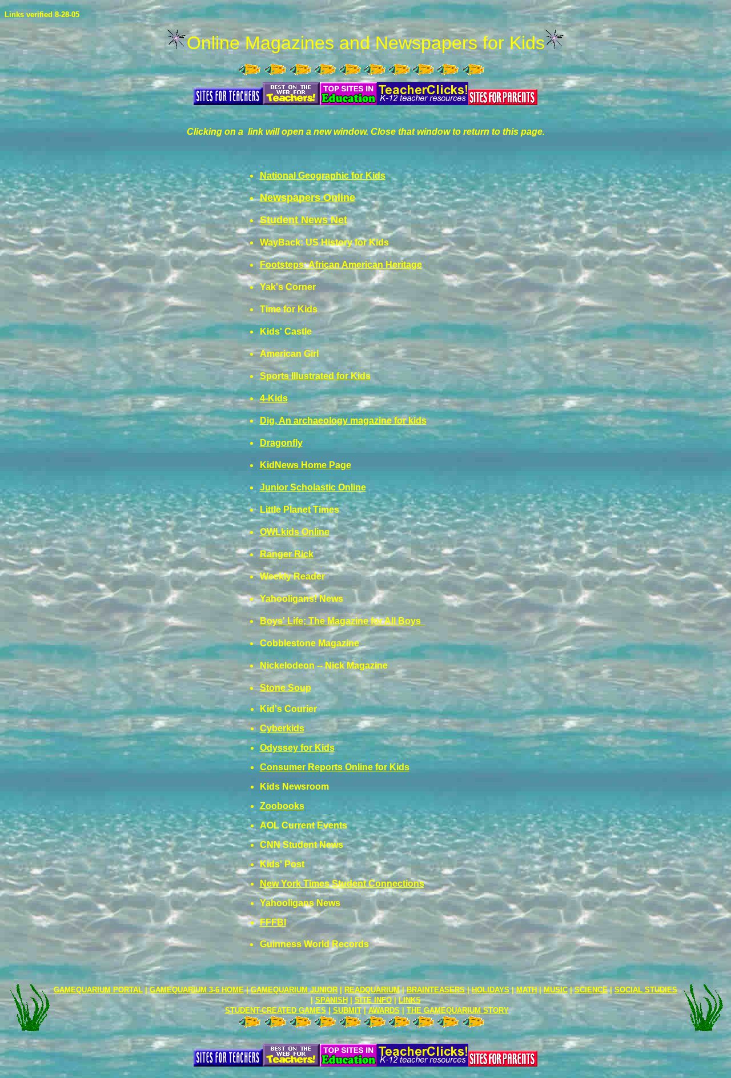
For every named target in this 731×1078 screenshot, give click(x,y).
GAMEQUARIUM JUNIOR (294, 990)
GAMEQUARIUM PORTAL (98, 990)
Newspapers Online (307, 197)
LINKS (410, 1000)
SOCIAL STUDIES (645, 990)
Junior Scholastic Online (313, 487)
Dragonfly (281, 443)
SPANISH (331, 1000)
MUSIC (556, 990)
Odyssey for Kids (297, 748)
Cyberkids (282, 728)
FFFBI (273, 922)
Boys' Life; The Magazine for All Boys (340, 621)
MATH (526, 990)
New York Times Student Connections (342, 883)
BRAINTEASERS (436, 990)
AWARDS (384, 1010)
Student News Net (303, 220)
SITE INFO (373, 1000)
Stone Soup (285, 688)
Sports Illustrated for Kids (315, 376)
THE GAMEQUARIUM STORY (458, 1010)
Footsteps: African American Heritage (341, 265)
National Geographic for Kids (322, 175)
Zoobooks (282, 806)
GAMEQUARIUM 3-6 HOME (197, 990)
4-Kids (274, 398)
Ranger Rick (287, 554)
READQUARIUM (372, 990)
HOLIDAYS (490, 990)
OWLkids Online (295, 532)
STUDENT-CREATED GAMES (275, 1010)
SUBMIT (347, 1010)
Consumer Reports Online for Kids (334, 767)
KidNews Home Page (305, 465)
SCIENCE (591, 990)
